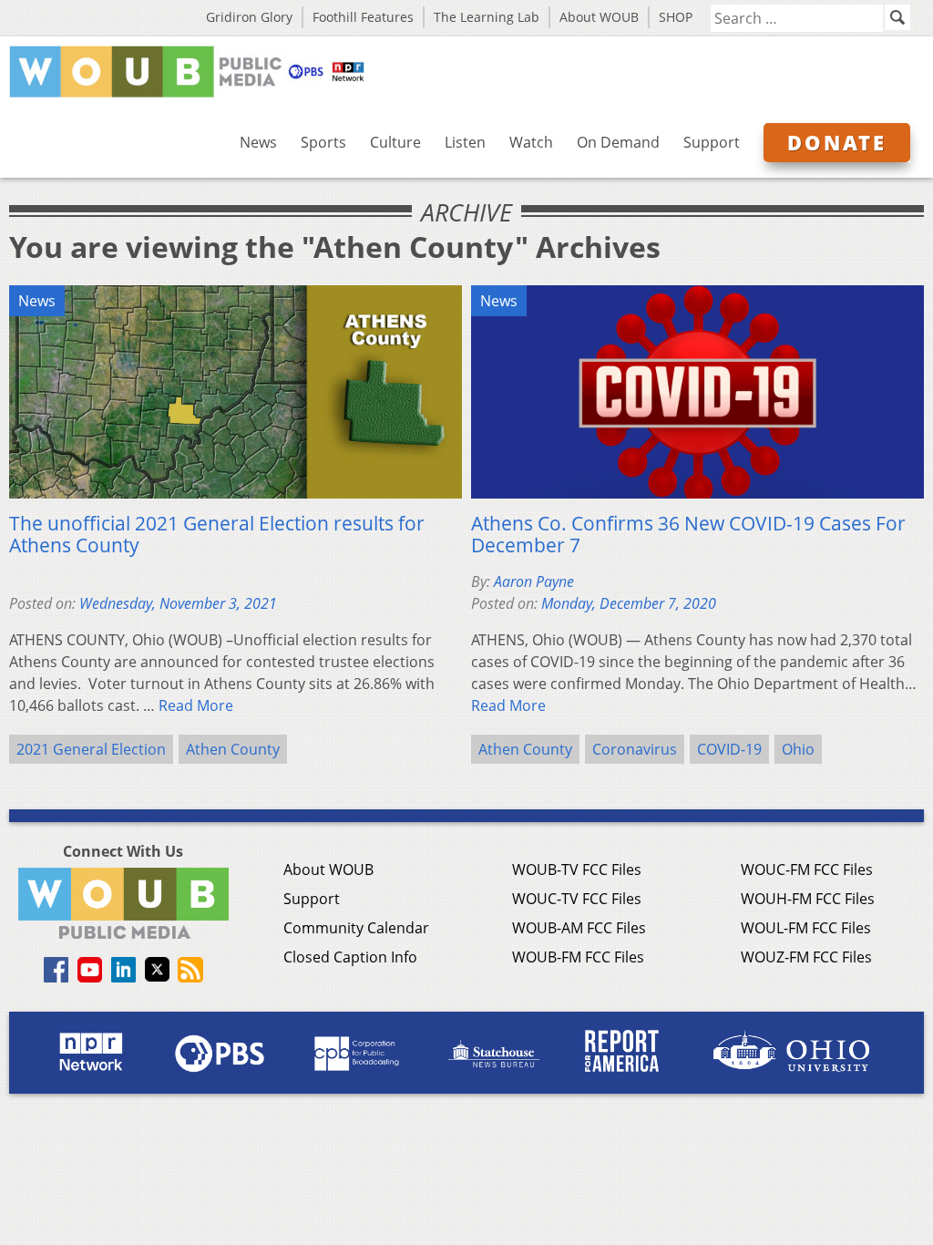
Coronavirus (634, 749)
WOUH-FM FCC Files (808, 899)
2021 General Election (91, 749)
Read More (196, 705)
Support (711, 142)
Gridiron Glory (249, 17)
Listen (465, 142)
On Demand (618, 142)
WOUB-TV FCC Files (576, 869)
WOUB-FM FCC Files (578, 957)
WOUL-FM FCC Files (806, 928)
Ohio (798, 749)
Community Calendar (356, 928)
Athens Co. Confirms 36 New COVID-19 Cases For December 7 (688, 534)
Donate (837, 142)
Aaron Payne (534, 581)
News (258, 142)
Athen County (233, 749)
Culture (395, 142)
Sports (323, 142)
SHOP (675, 17)
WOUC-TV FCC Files (576, 899)
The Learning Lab (486, 17)
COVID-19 (729, 749)
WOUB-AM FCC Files (579, 928)
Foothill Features (363, 17)
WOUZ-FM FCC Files (806, 957)
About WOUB (599, 17)
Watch (531, 142)
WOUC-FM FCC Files (807, 869)
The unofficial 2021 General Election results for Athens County (217, 534)
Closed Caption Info (350, 957)
